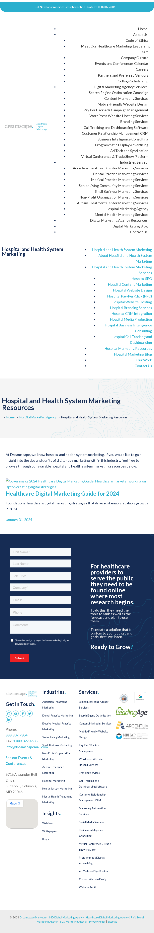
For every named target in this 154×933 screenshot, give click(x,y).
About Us (140, 34)
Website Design (132, 290)
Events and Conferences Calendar (121, 63)
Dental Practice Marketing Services (120, 174)
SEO (141, 278)
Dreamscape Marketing (33, 917)
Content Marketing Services (126, 98)
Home (143, 29)
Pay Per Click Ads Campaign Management (115, 110)
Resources (128, 348)
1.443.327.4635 (25, 741)
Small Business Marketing (57, 745)
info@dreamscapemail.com (27, 747)
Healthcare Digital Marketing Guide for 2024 (62, 493)
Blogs (45, 839)
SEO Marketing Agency (73, 921)
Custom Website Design (93, 879)
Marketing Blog (133, 354)
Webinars (48, 823)
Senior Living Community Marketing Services (113, 185)
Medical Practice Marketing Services (119, 179)
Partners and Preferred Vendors (123, 75)
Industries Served (134, 162)
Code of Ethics (137, 40)
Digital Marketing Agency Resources (119, 220)
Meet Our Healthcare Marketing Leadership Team (115, 49)
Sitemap (112, 921)
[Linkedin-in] (9, 719)
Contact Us (139, 232)
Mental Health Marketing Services (121, 214)
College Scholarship (133, 81)
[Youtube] (16, 714)
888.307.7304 (106, 7)
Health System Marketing (57, 788)
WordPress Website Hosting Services (118, 116)
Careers (142, 69)
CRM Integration (131, 313)
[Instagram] (9, 714)
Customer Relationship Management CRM (115, 133)
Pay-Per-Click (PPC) (129, 296)
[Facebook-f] (23, 714)
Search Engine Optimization (95, 715)
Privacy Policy (97, 921)
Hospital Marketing (53, 780)
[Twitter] (30, 714)
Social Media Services (91, 822)
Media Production (131, 319)
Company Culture (134, 57)
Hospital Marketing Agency (126, 209)
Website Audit (87, 887)
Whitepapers (50, 831)
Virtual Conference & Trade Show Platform (114, 156)
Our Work (144, 360)
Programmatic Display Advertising (121, 145)
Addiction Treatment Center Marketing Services (110, 168)
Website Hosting (131, 302)
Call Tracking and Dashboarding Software (116, 127)
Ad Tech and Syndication (129, 150)
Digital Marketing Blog (130, 226)
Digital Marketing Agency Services (121, 87)
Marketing (122, 249)
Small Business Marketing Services (121, 191)
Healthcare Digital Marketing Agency (107, 917)
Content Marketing (130, 284)
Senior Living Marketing (56, 737)
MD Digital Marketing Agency (66, 917)
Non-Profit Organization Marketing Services (113, 197)
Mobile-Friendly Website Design (122, 104)
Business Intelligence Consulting (122, 139)
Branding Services (134, 121)
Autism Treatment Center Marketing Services (112, 203)
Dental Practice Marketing (57, 715)
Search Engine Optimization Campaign (118, 92)
